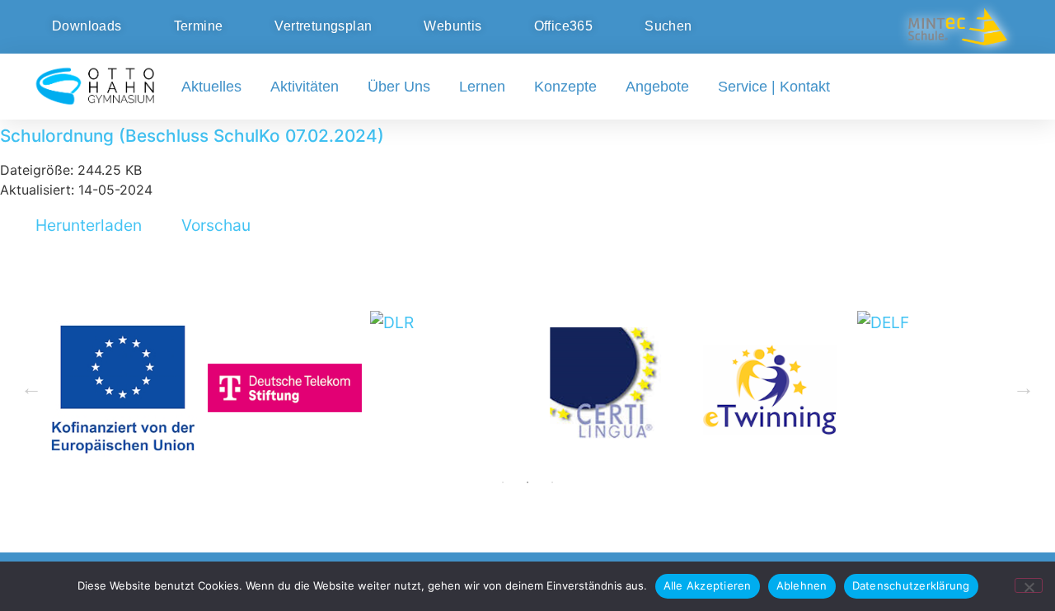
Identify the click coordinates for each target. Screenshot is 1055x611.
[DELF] (934, 388)
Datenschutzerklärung (911, 585)
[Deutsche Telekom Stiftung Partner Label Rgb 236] (285, 388)
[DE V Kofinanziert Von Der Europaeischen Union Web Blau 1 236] (122, 388)
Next (1023, 388)
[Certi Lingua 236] (609, 388)
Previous (31, 388)
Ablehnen (802, 585)
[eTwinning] (772, 388)
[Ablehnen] (1029, 585)
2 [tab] (527, 482)
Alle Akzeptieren (707, 585)
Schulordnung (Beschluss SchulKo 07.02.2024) (192, 135)
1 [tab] (503, 482)
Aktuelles (211, 86)
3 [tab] (552, 482)
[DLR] (447, 388)
